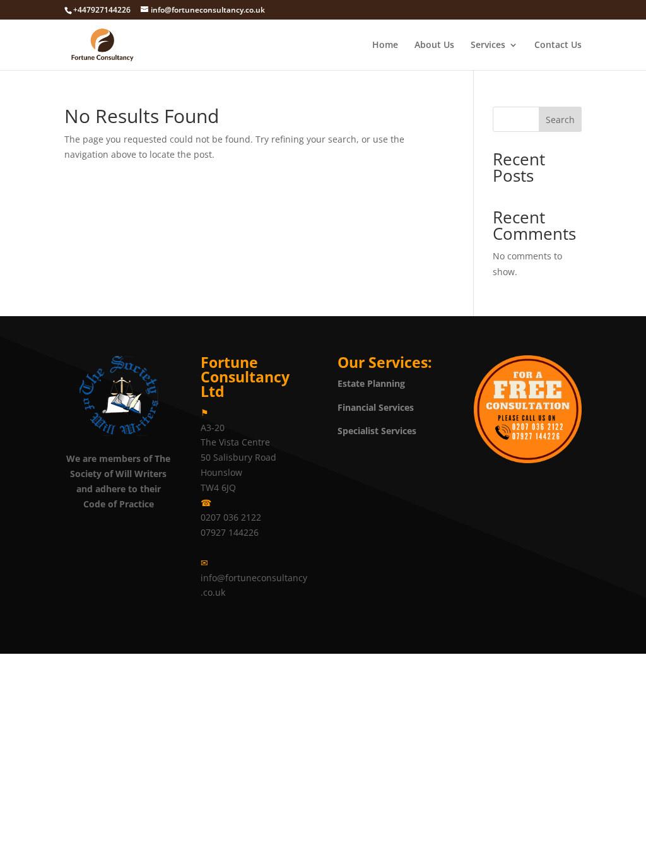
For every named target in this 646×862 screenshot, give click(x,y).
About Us (434, 45)
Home (385, 45)
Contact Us (558, 45)
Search (560, 120)
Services (488, 45)
